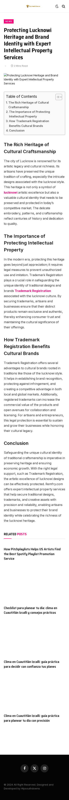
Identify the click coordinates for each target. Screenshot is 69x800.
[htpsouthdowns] (33, 6)
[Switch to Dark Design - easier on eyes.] (56, 6)
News (8, 21)
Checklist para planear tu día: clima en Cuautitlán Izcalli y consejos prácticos (30, 610)
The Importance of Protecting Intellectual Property (29, 114)
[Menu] (6, 6)
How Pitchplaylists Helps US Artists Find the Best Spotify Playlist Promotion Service (32, 553)
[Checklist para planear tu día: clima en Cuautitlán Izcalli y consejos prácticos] (34, 585)
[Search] (63, 6)
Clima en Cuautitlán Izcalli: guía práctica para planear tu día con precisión (31, 718)
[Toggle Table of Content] (57, 97)
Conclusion (17, 130)
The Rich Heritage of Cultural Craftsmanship (28, 105)
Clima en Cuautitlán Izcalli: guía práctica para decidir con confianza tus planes (31, 664)
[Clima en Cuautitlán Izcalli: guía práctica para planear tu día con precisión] (34, 693)
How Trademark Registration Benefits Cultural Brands (29, 123)
